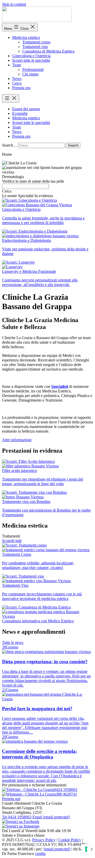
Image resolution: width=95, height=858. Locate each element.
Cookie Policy (69, 840)
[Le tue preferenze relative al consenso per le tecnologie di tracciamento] (86, 849)
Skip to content (14, 4)
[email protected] (57, 849)
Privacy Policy (43, 840)
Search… (9, 145)
